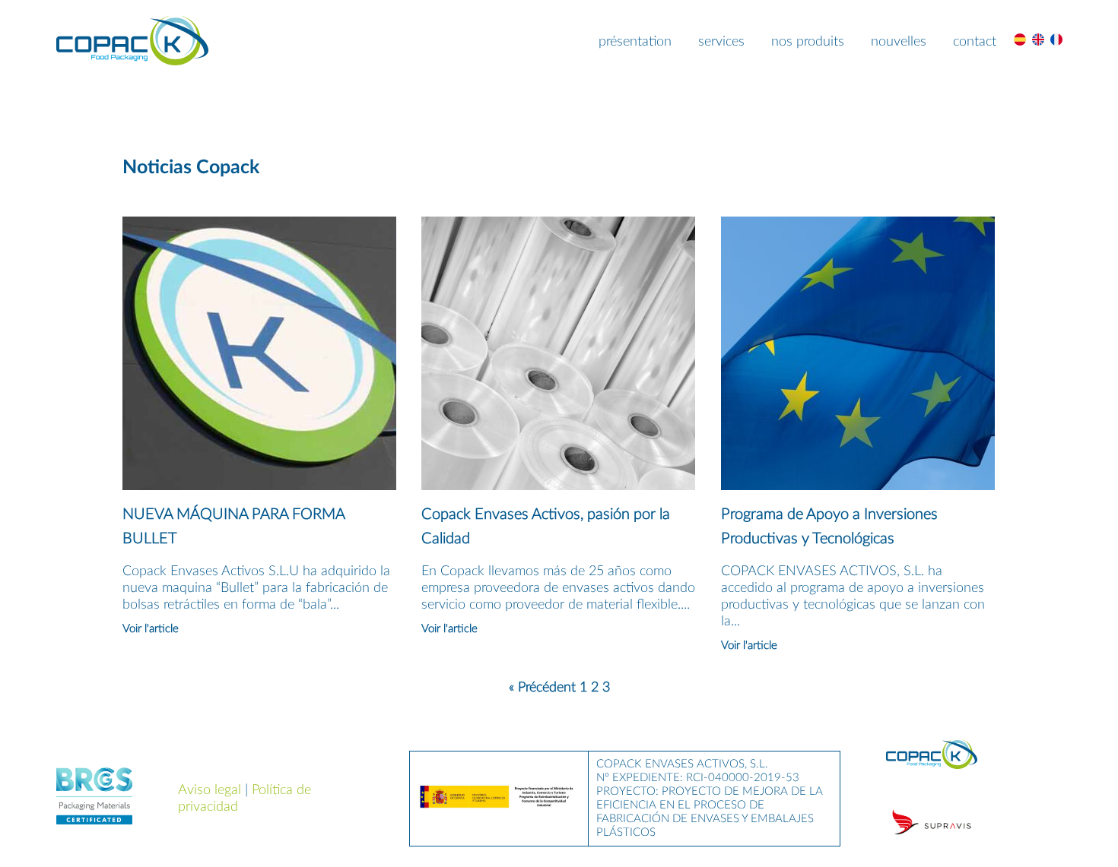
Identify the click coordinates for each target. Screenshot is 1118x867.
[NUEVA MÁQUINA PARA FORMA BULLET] (259, 486)
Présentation (635, 42)
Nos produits (807, 42)
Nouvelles (898, 42)
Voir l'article (150, 628)
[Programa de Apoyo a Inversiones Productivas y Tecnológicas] (858, 486)
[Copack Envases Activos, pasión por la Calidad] (558, 486)
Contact (974, 42)
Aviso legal (209, 790)
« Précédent (542, 688)
